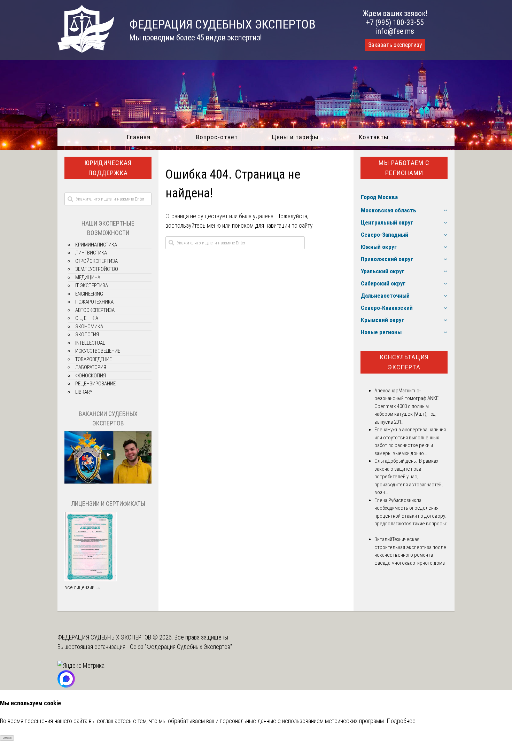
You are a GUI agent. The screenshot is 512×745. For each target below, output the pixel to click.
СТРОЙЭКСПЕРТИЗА (96, 261)
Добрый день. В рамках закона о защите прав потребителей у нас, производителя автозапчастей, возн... (408, 476)
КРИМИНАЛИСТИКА (96, 245)
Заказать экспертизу (395, 44)
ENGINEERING (89, 294)
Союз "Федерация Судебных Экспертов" (181, 646)
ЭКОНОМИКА (89, 326)
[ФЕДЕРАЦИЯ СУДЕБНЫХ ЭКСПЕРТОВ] (85, 50)
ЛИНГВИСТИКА (91, 253)
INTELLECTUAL (90, 343)
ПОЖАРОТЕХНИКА (94, 302)
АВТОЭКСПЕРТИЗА (95, 310)
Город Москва (379, 197)
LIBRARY (83, 392)
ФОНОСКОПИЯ (90, 375)
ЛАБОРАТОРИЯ (90, 367)
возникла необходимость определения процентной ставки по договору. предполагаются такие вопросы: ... (410, 516)
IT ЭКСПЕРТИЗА (91, 285)
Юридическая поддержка (108, 168)
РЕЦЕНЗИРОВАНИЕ (95, 384)
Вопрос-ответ (217, 137)
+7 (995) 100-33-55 (395, 22)
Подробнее (401, 720)
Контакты (373, 137)
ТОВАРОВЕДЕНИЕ (93, 359)
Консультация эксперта (404, 362)
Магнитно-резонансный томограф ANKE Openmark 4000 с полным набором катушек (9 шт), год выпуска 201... (406, 406)
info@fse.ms (395, 31)
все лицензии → (82, 587)
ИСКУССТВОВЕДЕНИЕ (97, 351)
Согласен (7, 738)
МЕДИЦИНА (87, 277)
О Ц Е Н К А (86, 318)
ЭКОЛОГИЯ (87, 334)
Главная (138, 137)
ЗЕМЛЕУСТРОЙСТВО (96, 269)
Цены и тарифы (295, 137)
